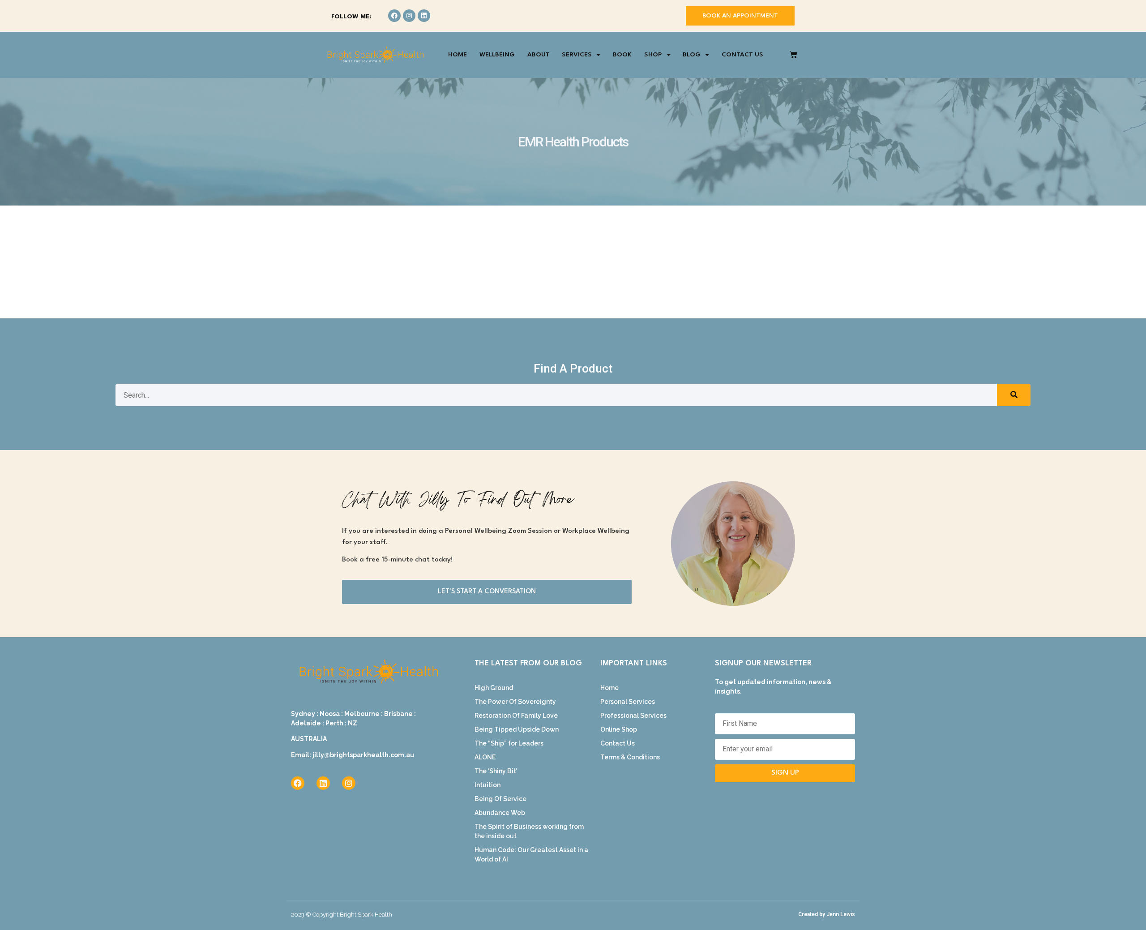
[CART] (793, 54)
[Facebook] (394, 15)
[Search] (1014, 395)
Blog (692, 54)
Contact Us (742, 54)
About (538, 54)
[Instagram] (409, 15)
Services (577, 54)
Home (457, 54)
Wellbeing (497, 54)
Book (622, 54)
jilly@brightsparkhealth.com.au (363, 755)
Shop (653, 54)
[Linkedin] (424, 15)
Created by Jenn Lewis (826, 914)
